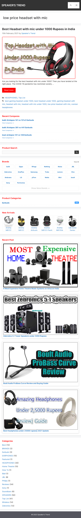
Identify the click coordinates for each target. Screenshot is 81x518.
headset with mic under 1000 (34, 104)
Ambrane (8, 177)
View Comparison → (8, 123)
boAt (8, 166)
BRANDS (5, 449)
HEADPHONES (11, 98)
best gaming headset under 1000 (19, 101)
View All (76, 162)
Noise (60, 166)
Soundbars (6, 491)
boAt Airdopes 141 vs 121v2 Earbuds (18, 120)
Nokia (47, 177)
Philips (5, 481)
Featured (6, 459)
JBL (73, 166)
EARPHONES (7, 456)
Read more (9, 90)
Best (4, 445)
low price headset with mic (59, 104)
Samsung (34, 172)
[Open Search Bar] (71, 5)
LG (21, 177)
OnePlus (21, 172)
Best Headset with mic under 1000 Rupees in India (38, 29)
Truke (47, 172)
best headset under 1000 (45, 101)
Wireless (5, 502)
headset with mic (13, 104)
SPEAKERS (6, 495)
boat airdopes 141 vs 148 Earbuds (17, 135)
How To (5, 470)
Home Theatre (8, 466)
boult (73, 177)
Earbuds (40, 203)
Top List (21, 98)
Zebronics (8, 172)
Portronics (21, 183)
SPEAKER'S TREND (13, 5)
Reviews (5, 484)
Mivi (59, 177)
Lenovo (60, 172)
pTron (34, 177)
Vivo (73, 172)
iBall (4, 474)
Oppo (21, 166)
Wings (34, 166)
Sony (8, 183)
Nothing (47, 166)
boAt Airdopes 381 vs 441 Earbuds (17, 127)
